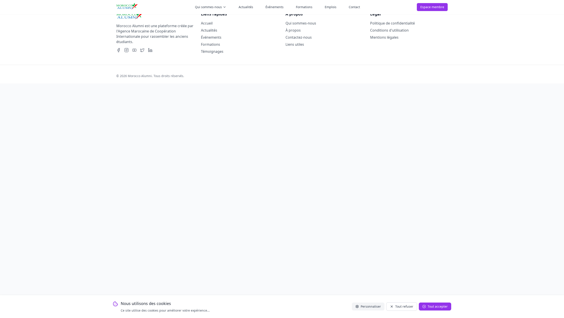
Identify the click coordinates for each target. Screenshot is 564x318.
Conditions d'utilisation (389, 30)
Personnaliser (371, 306)
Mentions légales (384, 37)
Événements (211, 37)
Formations (210, 44)
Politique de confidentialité (392, 23)
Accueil (207, 23)
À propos (293, 30)
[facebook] (118, 50)
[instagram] (126, 50)
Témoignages (212, 51)
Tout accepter (438, 306)
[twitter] (142, 50)
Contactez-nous (299, 37)
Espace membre (432, 7)
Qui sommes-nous (301, 23)
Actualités (209, 30)
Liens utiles (295, 44)
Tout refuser (404, 306)
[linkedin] (150, 50)
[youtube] (134, 50)
